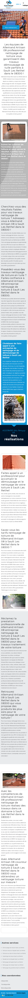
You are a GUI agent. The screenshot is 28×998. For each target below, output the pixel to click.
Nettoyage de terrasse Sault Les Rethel (13, 965)
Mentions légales (21, 993)
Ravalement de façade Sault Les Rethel (13, 959)
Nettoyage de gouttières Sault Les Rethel (14, 968)
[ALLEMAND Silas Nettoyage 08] (8, 4)
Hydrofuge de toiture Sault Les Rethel (13, 956)
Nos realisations (11, 27)
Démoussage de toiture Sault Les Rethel (13, 947)
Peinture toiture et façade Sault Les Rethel (14, 950)
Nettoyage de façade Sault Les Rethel (13, 962)
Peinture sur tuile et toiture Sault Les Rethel (14, 953)
